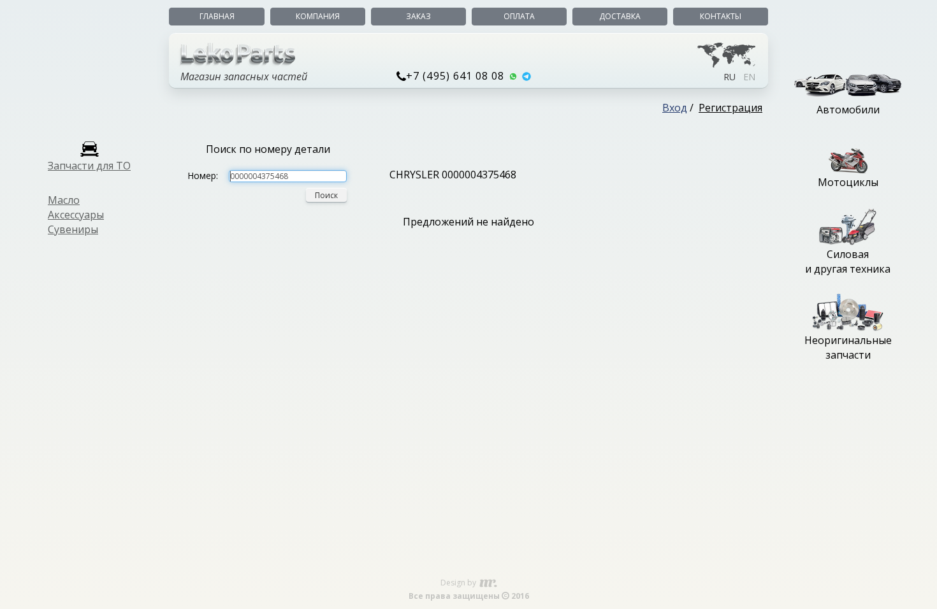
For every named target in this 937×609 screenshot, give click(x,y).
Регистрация (730, 108)
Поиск (326, 195)
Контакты (720, 16)
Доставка (620, 16)
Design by (459, 582)
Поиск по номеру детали (268, 149)
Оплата (519, 16)
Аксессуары (76, 215)
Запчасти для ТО (89, 166)
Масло (64, 200)
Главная (217, 16)
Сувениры (73, 229)
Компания (318, 16)
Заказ (418, 16)
